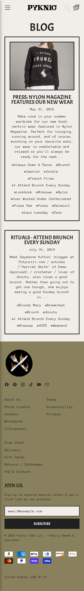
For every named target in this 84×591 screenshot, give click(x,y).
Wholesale (13, 421)
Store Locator (17, 407)
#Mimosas (44, 192)
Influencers (15, 428)
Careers (11, 414)
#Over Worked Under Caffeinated (41, 199)
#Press (42, 205)
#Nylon (62, 192)
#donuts (50, 312)
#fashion (32, 171)
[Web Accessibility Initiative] (2, 586)
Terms (52, 399)
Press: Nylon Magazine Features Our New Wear (42, 99)
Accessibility (60, 407)
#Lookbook (23, 192)
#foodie (51, 171)
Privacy (54, 414)
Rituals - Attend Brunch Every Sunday (42, 240)
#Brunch (63, 165)
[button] (67, 7)
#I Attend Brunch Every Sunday (41, 185)
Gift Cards (14, 457)
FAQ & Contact (17, 472)
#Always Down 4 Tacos (32, 165)
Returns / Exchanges (23, 464)
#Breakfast (55, 305)
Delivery (12, 450)
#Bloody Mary (29, 305)
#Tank (57, 212)
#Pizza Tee (22, 205)
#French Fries (41, 178)
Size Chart (14, 442)
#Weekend (59, 325)
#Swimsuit (61, 205)
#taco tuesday (35, 212)
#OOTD (42, 325)
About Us (12, 399)
